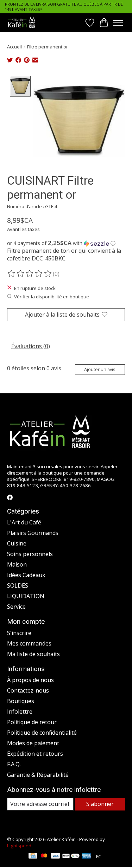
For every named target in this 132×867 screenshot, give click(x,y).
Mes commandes (29, 643)
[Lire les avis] (30, 274)
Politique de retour (32, 722)
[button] (66, 243)
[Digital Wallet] (71, 856)
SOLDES (17, 585)
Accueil (14, 47)
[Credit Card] (33, 856)
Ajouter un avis (99, 369)
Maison (17, 564)
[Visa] (55, 856)
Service (16, 606)
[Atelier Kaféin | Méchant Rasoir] (21, 22)
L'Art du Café (24, 522)
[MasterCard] (44, 856)
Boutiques (20, 701)
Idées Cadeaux (26, 575)
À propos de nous (30, 680)
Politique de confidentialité (42, 732)
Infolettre (19, 711)
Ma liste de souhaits (33, 654)
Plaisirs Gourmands (32, 533)
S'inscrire (19, 633)
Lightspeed (19, 845)
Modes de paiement (33, 743)
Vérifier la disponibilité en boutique (51, 296)
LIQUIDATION (25, 596)
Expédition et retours (35, 753)
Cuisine (16, 543)
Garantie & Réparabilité (38, 775)
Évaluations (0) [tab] (30, 346)
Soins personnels (30, 554)
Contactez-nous (28, 690)
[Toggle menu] (118, 23)
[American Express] (86, 856)
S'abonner (100, 804)
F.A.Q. (14, 764)
